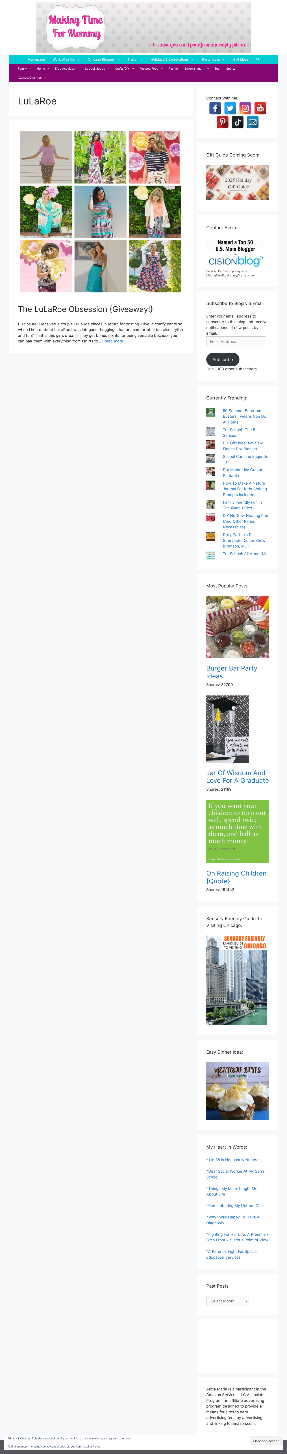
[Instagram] (245, 108)
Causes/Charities (30, 77)
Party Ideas (211, 59)
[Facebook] (215, 108)
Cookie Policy (91, 1446)
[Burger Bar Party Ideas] (237, 628)
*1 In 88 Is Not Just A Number (233, 1160)
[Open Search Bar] (257, 59)
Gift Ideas (240, 59)
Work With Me (64, 59)
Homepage (36, 59)
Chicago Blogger (101, 59)
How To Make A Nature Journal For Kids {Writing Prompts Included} (245, 489)
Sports (230, 68)
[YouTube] (260, 108)
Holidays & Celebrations (170, 59)
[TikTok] (237, 122)
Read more (113, 341)
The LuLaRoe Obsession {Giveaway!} (85, 309)
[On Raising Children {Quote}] (237, 832)
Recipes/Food (149, 68)
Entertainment (194, 68)
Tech (218, 68)
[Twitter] (230, 108)
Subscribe (223, 359)
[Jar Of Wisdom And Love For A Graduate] (237, 730)
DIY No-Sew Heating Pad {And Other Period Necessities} (245, 521)
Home (41, 68)
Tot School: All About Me (245, 554)
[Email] (252, 122)
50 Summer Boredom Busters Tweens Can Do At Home (244, 416)
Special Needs (95, 68)
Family (22, 68)
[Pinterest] (222, 122)
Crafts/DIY (122, 68)
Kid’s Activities (65, 68)
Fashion (174, 68)
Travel (132, 59)
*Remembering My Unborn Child (235, 1205)
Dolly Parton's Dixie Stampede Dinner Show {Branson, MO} (244, 540)
